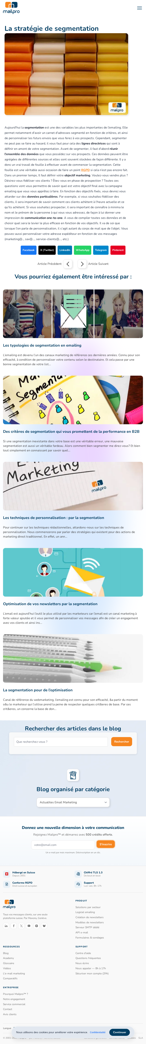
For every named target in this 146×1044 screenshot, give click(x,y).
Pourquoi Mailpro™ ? (15, 994)
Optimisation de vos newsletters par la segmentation (50, 603)
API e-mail (81, 932)
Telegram (101, 250)
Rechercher (121, 742)
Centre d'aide (83, 953)
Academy (8, 958)
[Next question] (82, 263)
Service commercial (14, 1004)
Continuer (119, 1032)
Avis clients (10, 1014)
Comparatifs (10, 978)
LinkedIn (65, 250)
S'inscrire (106, 844)
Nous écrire (82, 963)
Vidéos (7, 968)
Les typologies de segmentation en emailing (42, 345)
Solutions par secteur (88, 907)
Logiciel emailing (85, 912)
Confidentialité (98, 1032)
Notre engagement (14, 999)
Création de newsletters (89, 917)
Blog (6, 953)
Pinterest (118, 250)
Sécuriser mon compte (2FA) (92, 973)
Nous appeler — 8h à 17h (90, 968)
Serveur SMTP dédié (87, 927)
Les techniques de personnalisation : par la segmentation (53, 517)
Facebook (29, 250)
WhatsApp (82, 250)
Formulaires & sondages (89, 937)
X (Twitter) (47, 250)
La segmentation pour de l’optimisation (38, 690)
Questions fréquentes (88, 958)
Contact (7, 1009)
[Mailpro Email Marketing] (9, 904)
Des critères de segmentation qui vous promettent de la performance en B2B (71, 431)
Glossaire (8, 963)
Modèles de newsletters (89, 922)
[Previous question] (67, 263)
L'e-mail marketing (14, 973)
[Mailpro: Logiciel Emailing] (11, 8)
